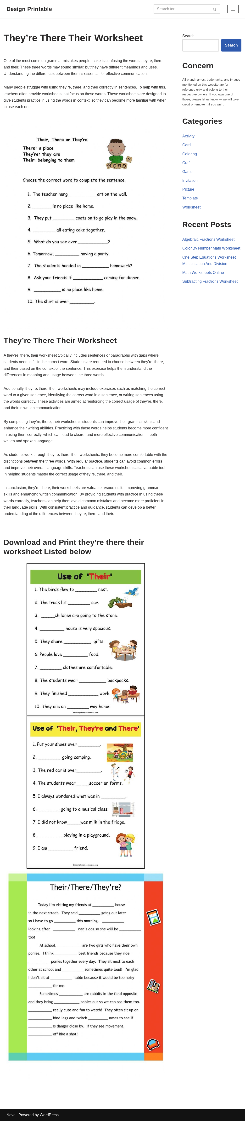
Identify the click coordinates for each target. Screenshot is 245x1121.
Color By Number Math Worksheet (211, 248)
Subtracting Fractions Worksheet (210, 281)
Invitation (190, 180)
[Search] (214, 9)
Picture (188, 189)
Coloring (189, 154)
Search (188, 36)
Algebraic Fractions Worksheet (208, 239)
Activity (188, 136)
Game (187, 172)
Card (186, 145)
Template (190, 198)
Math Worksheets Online (203, 273)
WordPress (49, 1115)
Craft (186, 163)
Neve (11, 1115)
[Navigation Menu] (233, 9)
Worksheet (191, 207)
